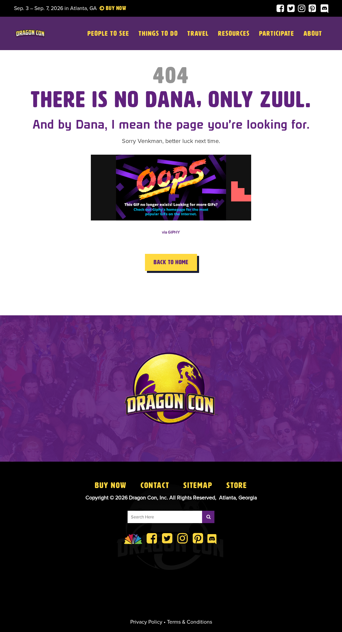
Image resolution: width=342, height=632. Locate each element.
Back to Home (171, 262)
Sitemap (197, 485)
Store (236, 485)
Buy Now (111, 485)
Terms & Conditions (189, 622)
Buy (110, 8)
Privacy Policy (146, 622)
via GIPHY (171, 232)
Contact (155, 485)
